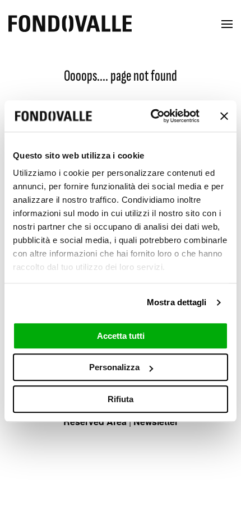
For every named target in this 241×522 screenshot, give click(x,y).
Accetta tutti (121, 336)
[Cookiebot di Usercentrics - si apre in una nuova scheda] (152, 116)
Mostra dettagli (177, 302)
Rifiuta (120, 399)
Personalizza (114, 367)
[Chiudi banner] (224, 116)
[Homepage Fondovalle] (70, 24)
